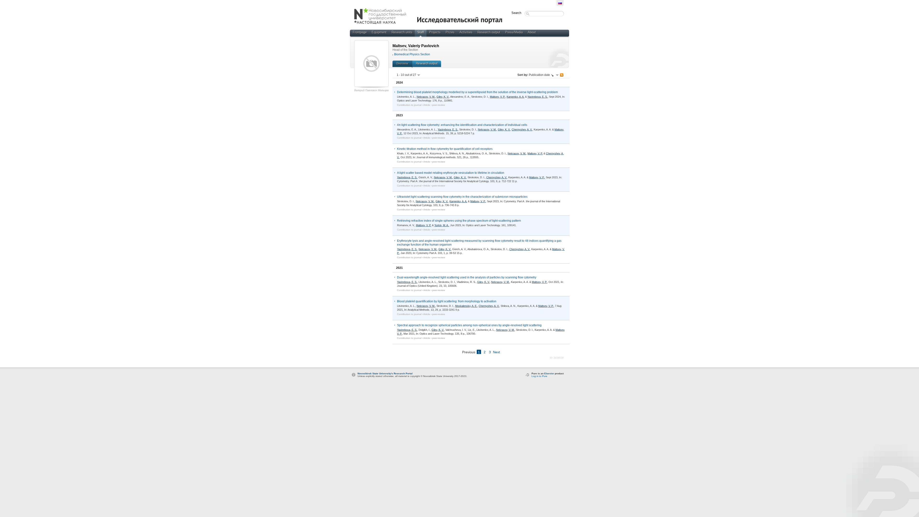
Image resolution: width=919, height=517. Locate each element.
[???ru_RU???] (560, 3)
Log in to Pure (539, 376)
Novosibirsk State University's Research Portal (385, 373)
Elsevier (549, 373)
